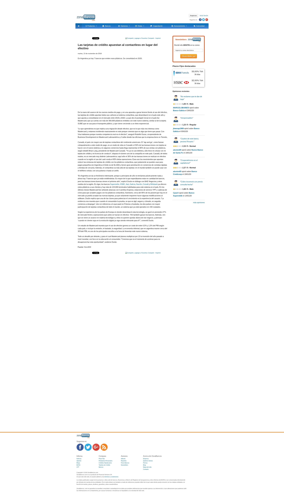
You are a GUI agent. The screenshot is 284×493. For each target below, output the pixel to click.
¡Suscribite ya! (189, 56)
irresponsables (186, 118)
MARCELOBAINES (181, 108)
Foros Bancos (125, 463)
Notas (139, 26)
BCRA (78, 465)
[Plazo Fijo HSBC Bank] (181, 82)
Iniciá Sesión (204, 15)
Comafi (145, 184)
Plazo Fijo (102, 458)
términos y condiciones (111, 477)
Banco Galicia (179, 110)
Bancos (107, 26)
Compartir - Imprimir (154, 38)
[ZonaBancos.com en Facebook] (80, 447)
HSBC (122, 184)
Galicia (132, 184)
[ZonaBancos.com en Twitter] (88, 447)
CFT (78, 467)
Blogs (78, 463)
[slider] (177, 104)
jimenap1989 (178, 128)
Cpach (176, 193)
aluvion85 (177, 150)
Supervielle (114, 184)
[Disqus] (123, 340)
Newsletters (124, 465)
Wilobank (154, 184)
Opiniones (124, 26)
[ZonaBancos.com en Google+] (96, 447)
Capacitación (157, 26)
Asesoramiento (179, 26)
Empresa (146, 458)
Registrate (193, 16)
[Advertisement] (142, 6)
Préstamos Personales (105, 461)
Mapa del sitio (147, 467)
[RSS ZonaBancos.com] (104, 447)
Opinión (79, 461)
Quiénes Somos (148, 461)
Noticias (79, 458)
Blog (144, 465)
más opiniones (199, 202)
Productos (91, 26)
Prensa (145, 463)
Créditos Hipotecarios (105, 463)
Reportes (123, 461)
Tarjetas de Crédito (104, 465)
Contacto (146, 469)
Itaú (127, 184)
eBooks (123, 458)
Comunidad (199, 26)
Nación (139, 184)
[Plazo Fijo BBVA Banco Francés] (181, 73)
